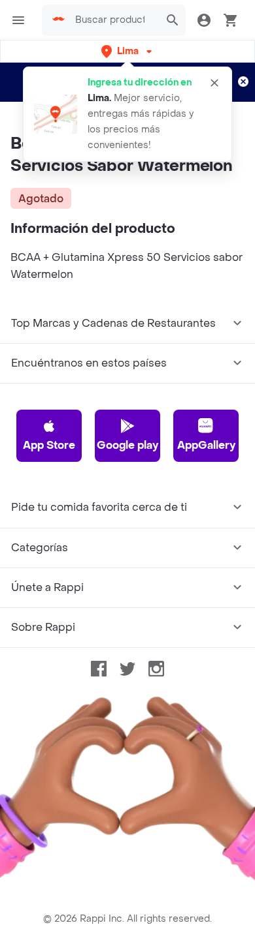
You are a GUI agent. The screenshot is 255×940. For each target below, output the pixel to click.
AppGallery (206, 445)
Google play (127, 445)
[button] (128, 51)
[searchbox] (113, 20)
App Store (49, 445)
